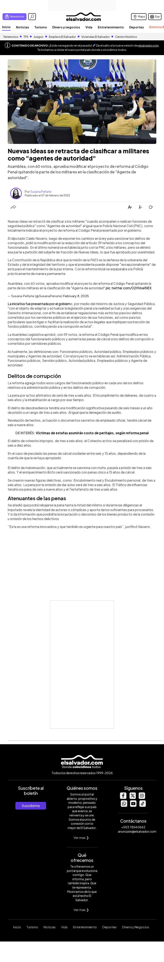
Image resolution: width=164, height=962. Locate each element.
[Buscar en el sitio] (32, 16)
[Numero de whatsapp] (123, 806)
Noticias (22, 27)
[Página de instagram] (141, 798)
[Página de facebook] (123, 798)
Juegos (38, 36)
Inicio (6, 27)
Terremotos (10, 36)
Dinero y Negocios (135, 927)
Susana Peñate (40, 191)
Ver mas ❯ (81, 837)
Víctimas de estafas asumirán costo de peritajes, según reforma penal (92, 433)
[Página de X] (132, 798)
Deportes (136, 27)
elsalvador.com (148, 45)
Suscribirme (31, 805)
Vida (88, 27)
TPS (25, 36)
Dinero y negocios (66, 27)
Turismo (40, 27)
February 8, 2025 (76, 296)
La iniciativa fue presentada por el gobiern (39, 304)
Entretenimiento (111, 27)
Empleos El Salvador (62, 36)
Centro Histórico (126, 36)
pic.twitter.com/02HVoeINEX (128, 288)
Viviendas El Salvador (95, 36)
